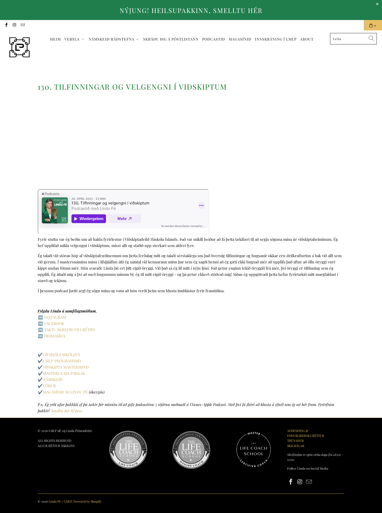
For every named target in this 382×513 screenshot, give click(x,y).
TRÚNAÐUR (295, 440)
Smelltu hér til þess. (67, 410)
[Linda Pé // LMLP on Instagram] (14, 25)
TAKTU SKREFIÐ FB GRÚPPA (69, 329)
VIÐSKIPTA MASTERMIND (66, 367)
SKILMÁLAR (295, 446)
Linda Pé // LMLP (60, 501)
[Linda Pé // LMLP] (19, 47)
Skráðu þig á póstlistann (171, 39)
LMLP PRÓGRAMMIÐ (62, 360)
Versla (72, 39)
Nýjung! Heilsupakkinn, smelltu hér (191, 10)
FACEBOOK (54, 323)
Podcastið (213, 39)
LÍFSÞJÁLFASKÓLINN (61, 354)
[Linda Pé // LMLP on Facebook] (6, 25)
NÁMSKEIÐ (53, 379)
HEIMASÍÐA (54, 335)
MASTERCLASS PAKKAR (64, 373)
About (307, 39)
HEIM (55, 39)
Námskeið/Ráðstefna (112, 39)
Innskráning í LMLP (276, 39)
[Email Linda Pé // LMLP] (22, 25)
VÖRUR (49, 385)
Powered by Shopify (87, 501)
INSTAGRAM (55, 317)
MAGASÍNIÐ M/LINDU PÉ (65, 392)
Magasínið (240, 39)
